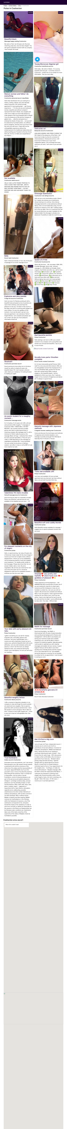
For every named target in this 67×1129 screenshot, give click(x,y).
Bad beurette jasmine (43, 335)
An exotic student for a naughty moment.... (17, 417)
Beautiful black (10, 39)
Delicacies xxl (40, 129)
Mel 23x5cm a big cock (44, 739)
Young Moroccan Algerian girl (47, 64)
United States (13, 5)
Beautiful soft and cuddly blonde (48, 523)
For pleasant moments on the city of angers (18, 547)
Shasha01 (8, 361)
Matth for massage (42, 627)
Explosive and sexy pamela (15, 296)
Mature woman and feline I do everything (16, 95)
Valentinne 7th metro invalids (16, 493)
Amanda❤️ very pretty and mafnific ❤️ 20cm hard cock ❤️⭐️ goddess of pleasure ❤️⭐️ (48, 576)
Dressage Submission (43, 194)
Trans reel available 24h (44, 471)
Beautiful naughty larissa (14, 697)
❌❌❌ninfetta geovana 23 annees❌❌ (46, 691)
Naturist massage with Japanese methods (48, 427)
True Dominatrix (10, 758)
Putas (5, 5)
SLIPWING (7, 2)
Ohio (19, 5)
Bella (6, 256)
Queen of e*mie (41, 260)
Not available (9, 178)
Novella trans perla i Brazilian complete (46, 358)
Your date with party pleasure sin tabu (17, 630)
